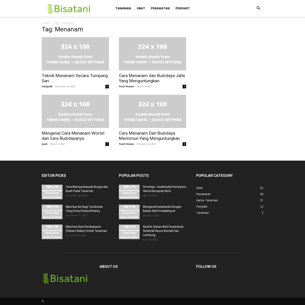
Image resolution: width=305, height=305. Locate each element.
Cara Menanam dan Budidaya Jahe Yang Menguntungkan (152, 78)
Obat (141, 8)
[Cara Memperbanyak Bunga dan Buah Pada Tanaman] (52, 192)
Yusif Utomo (126, 86)
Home (45, 23)
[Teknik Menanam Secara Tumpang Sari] (75, 53)
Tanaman (123, 8)
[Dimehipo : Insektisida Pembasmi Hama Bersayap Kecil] (129, 192)
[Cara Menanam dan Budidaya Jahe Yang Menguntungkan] (152, 53)
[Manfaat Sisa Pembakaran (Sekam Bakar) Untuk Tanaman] (52, 232)
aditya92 (47, 86)
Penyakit (183, 8)
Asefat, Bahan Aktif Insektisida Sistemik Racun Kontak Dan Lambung (163, 231)
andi (45, 143)
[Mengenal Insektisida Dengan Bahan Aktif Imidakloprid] (129, 212)
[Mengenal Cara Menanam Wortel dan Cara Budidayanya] (75, 111)
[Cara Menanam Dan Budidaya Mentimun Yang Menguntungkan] (152, 111)
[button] (258, 9)
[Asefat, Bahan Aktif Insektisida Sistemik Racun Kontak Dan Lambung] (129, 232)
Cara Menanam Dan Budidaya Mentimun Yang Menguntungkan (149, 136)
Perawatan (160, 8)
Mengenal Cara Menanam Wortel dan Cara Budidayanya (73, 136)
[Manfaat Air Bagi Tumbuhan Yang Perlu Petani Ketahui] (52, 212)
